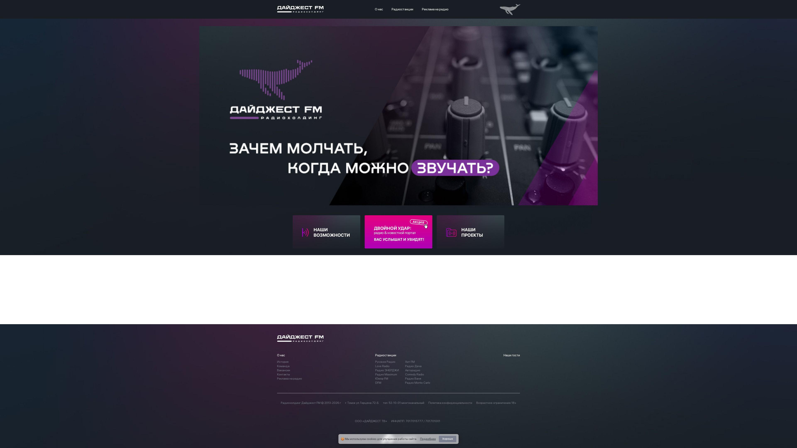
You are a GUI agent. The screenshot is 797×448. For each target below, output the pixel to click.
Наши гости (512, 355)
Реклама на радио (435, 9)
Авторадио (412, 370)
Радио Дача (413, 366)
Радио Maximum (386, 374)
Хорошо (447, 438)
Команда (283, 366)
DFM (378, 382)
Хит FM (410, 361)
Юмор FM (381, 378)
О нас (379, 9)
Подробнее (428, 439)
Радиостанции (402, 9)
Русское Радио (385, 361)
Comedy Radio (414, 374)
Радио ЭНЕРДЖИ (387, 370)
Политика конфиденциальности (450, 402)
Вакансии (283, 370)
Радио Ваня (413, 378)
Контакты (283, 374)
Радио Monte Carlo (417, 382)
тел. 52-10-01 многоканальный (403, 402)
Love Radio (382, 366)
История (282, 361)
